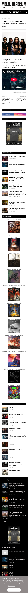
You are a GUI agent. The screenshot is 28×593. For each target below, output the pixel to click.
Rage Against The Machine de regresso (16, 415)
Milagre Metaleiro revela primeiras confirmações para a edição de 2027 (16, 464)
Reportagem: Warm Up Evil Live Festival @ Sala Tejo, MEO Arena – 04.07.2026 (17, 202)
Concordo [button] (14, 590)
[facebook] (8, 114)
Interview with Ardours (15, 442)
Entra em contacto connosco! (16, 551)
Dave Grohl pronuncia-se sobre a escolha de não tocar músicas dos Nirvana (17, 422)
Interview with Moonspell (15, 449)
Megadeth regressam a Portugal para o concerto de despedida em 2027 (17, 436)
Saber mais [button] (11, 586)
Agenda (11, 407)
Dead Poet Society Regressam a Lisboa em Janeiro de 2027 (17, 209)
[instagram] (20, 114)
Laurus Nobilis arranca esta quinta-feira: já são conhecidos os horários (17, 164)
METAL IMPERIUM (14, 12)
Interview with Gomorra (15, 470)
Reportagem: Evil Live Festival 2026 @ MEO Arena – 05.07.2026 (17, 185)
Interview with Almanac (15, 456)
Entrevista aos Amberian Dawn (17, 156)
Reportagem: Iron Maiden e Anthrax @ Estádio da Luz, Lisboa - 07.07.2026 (17, 179)
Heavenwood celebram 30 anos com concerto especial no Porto (17, 171)
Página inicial (4, 17)
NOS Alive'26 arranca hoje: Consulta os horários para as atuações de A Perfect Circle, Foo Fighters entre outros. (17, 194)
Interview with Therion (15, 428)
